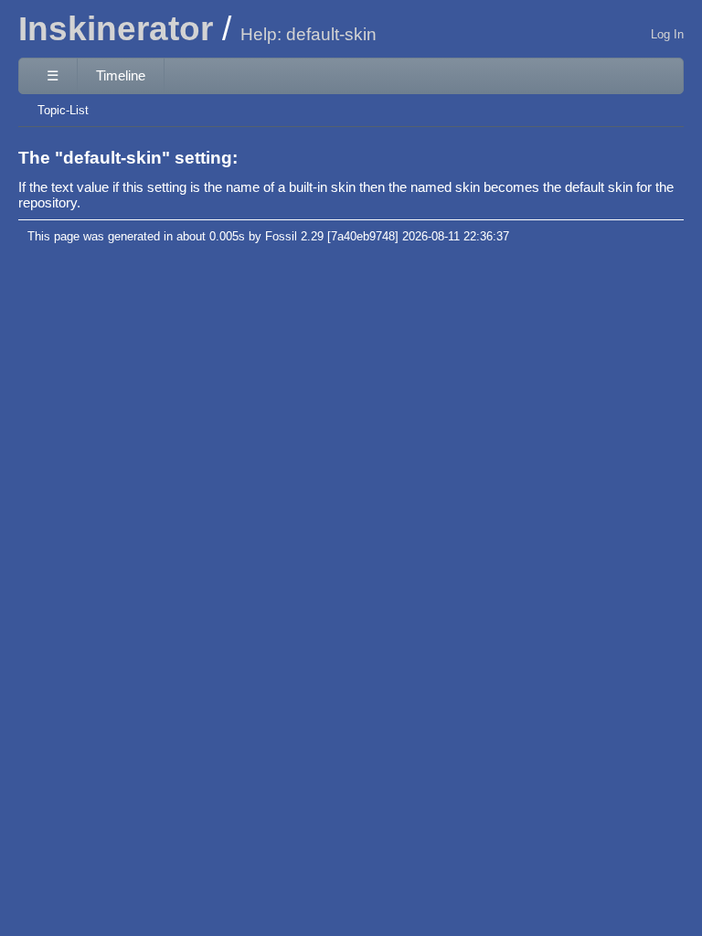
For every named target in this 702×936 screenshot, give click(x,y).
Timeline (120, 75)
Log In (667, 34)
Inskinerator (115, 28)
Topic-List (63, 110)
